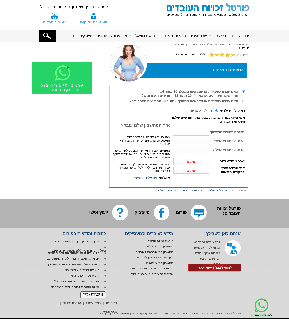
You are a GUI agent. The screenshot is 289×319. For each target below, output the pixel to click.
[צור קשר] (54, 18)
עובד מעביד (198, 36)
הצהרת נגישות (72, 303)
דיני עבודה (218, 36)
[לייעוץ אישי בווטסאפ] (67, 93)
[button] (47, 36)
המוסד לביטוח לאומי (217, 190)
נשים (71, 36)
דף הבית (111, 303)
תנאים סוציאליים (143, 36)
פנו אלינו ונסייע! (145, 178)
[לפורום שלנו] (199, 212)
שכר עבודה (119, 36)
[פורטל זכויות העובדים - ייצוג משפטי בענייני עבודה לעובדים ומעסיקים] (205, 9)
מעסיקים (86, 36)
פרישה (244, 47)
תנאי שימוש (93, 303)
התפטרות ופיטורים (172, 36)
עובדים (102, 36)
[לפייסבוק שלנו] (161, 212)
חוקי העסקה (197, 190)
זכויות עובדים (239, 36)
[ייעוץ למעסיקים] (93, 18)
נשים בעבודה (181, 190)
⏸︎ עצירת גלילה (93, 294)
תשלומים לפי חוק (163, 190)
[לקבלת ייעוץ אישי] (214, 268)
